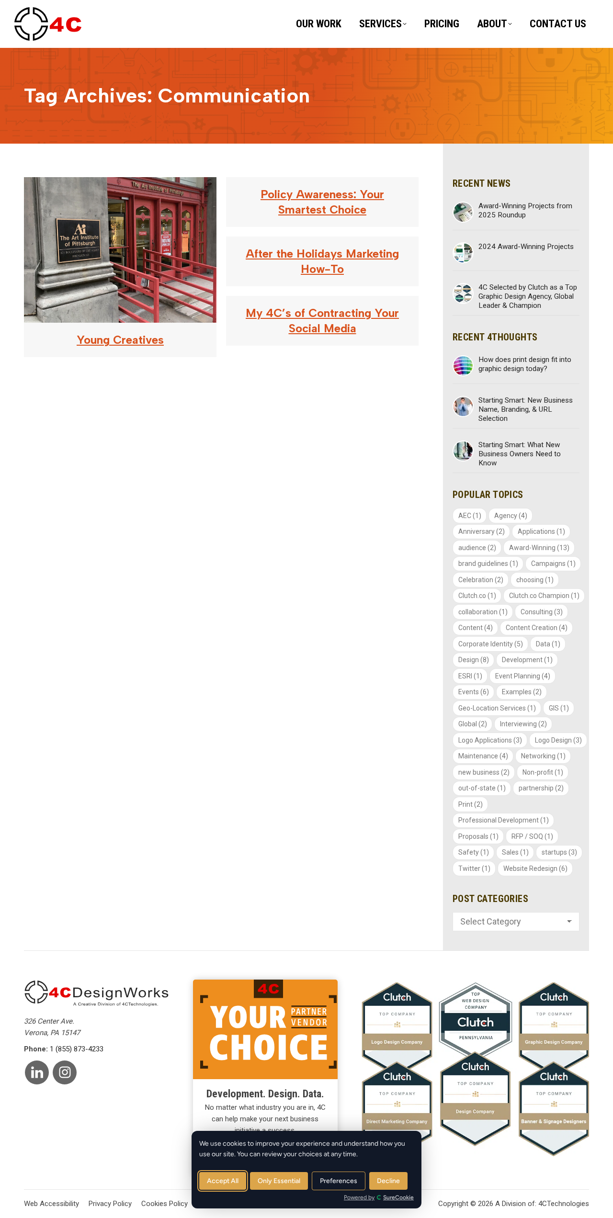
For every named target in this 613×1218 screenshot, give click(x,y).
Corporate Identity (490, 644)
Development (527, 660)
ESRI (470, 676)
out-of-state (482, 788)
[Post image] (463, 212)
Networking (543, 756)
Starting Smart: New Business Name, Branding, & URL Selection (525, 409)
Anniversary (481, 531)
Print (470, 804)
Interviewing (523, 724)
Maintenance (483, 756)
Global (472, 724)
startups (559, 852)
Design (473, 660)
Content (475, 628)
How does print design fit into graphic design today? (524, 364)
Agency (510, 515)
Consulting (542, 612)
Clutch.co (477, 595)
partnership (541, 788)
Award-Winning (539, 548)
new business (484, 772)
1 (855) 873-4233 (76, 1049)
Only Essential (279, 1181)
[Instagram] (65, 1072)
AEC (469, 515)
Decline (388, 1181)
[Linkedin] (37, 1072)
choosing (535, 580)
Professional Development (503, 820)
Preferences (338, 1181)
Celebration (480, 580)
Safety (473, 852)
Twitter (474, 868)
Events (473, 692)
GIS (559, 708)
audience (477, 548)
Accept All (222, 1181)
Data (548, 644)
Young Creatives (120, 340)
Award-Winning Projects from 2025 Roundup (525, 210)
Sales (515, 852)
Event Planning (522, 676)
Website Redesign (535, 868)
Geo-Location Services (497, 708)
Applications (541, 531)
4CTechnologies (563, 1203)
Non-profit (542, 772)
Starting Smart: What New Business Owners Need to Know (519, 453)
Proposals (478, 836)
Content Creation (537, 628)
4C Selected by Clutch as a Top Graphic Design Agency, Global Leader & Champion (527, 296)
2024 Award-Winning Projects (526, 246)
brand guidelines (488, 563)
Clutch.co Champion (544, 595)
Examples (522, 692)
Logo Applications (490, 740)
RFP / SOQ (532, 836)
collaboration (483, 612)
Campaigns (553, 563)
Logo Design (558, 740)
